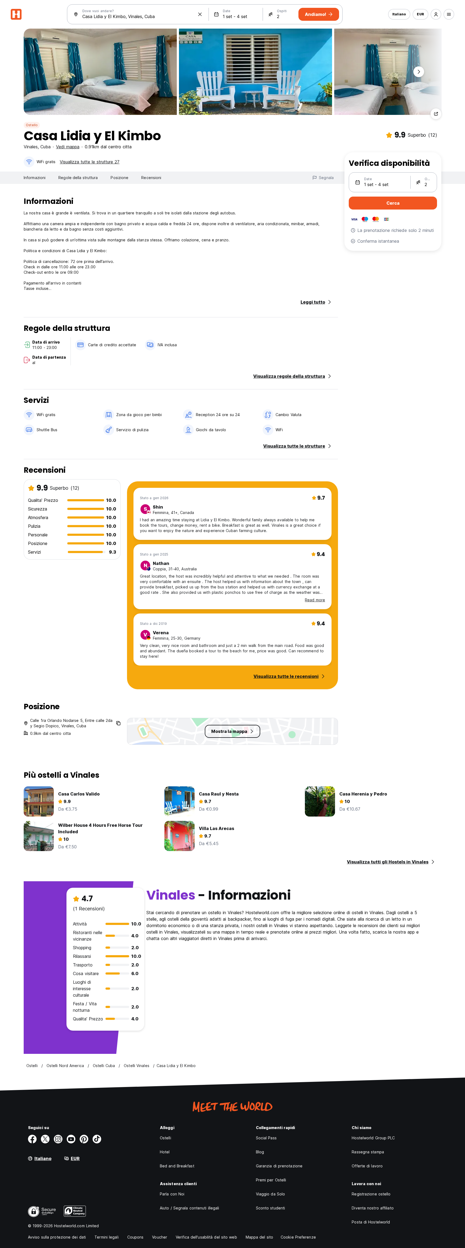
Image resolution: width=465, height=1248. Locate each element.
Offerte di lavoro (367, 1166)
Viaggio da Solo (270, 1194)
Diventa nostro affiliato (372, 1208)
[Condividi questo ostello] (436, 113)
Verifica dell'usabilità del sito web (206, 1237)
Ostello (32, 125)
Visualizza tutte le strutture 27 (89, 161)
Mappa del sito (259, 1237)
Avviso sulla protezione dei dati (57, 1237)
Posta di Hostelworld (371, 1222)
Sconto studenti (270, 1208)
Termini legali (106, 1237)
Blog (260, 1152)
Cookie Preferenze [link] (298, 1237)
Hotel (165, 1152)
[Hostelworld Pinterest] (84, 1139)
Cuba (45, 146)
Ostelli (165, 1138)
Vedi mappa (67, 146)
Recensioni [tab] (151, 177)
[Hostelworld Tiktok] (97, 1139)
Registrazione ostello (371, 1194)
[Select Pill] (436, 14)
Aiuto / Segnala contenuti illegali (189, 1208)
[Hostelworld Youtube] (71, 1139)
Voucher (159, 1237)
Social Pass (266, 1138)
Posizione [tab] (119, 177)
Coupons (135, 1237)
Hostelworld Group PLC (373, 1138)
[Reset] (199, 14)
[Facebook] (32, 1139)
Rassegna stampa (368, 1152)
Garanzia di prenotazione (279, 1166)
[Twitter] (45, 1139)
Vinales (31, 146)
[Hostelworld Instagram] (58, 1139)
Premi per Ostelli (271, 1180)
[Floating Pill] (418, 71)
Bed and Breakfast (177, 1166)
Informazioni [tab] (34, 177)
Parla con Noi (172, 1194)
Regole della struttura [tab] (78, 177)
